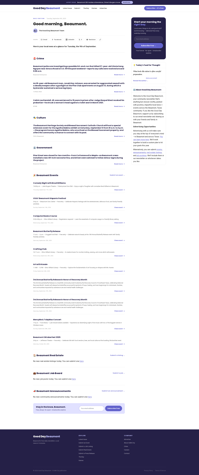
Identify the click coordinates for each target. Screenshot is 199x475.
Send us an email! (151, 78)
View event (118, 190)
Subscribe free (113, 408)
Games (94, 8)
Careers (126, 450)
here (81, 361)
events (159, 149)
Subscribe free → (148, 45)
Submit (77, 8)
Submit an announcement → (113, 391)
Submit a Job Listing (86, 446)
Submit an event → (117, 175)
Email (45, 40)
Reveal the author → (140, 81)
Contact (127, 453)
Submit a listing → (117, 355)
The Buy (86, 8)
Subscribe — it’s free (155, 8)
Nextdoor (92, 40)
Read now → (127, 2)
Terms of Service (160, 470)
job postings (142, 155)
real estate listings (154, 152)
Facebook (57, 40)
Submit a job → (119, 373)
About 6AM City (129, 443)
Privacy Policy (148, 470)
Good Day (46, 8)
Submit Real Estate (85, 450)
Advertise (103, 8)
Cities (126, 446)
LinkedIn (71, 40)
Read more (118, 75)
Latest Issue (67, 8)
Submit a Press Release (87, 453)
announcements (139, 152)
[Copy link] (100, 40)
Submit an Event (84, 443)
